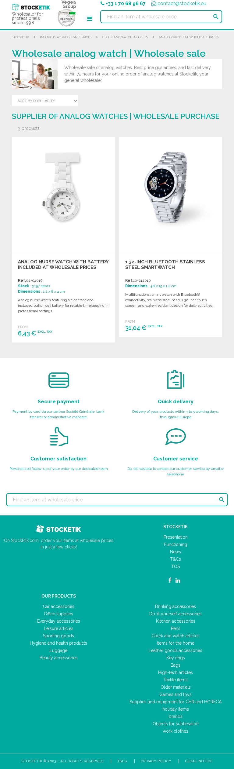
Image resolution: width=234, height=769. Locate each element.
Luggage (58, 650)
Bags (175, 665)
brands (176, 716)
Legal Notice (199, 761)
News (175, 552)
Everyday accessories (58, 621)
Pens (175, 628)
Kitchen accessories (175, 621)
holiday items (175, 709)
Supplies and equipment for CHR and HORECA (175, 702)
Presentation (176, 537)
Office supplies (58, 614)
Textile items (175, 680)
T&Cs (175, 559)
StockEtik (20, 37)
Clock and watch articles (125, 37)
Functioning (175, 544)
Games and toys (175, 694)
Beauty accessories (59, 658)
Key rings (175, 658)
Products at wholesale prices (65, 37)
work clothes (175, 731)
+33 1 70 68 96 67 (126, 3)
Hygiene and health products (58, 643)
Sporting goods (58, 636)
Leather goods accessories (175, 650)
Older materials (176, 687)
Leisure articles (58, 628)
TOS (175, 566)
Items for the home (175, 643)
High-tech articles (175, 672)
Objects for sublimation (176, 724)
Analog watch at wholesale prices (189, 37)
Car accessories (58, 606)
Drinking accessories (175, 606)
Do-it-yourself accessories (175, 614)
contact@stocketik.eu (182, 3)
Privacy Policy (156, 761)
